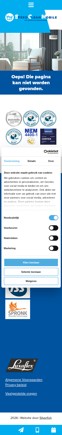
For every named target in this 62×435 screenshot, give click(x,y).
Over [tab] (51, 161)
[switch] (53, 228)
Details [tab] (32, 161)
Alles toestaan (31, 262)
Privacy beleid (15, 384)
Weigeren (31, 281)
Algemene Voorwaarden (23, 379)
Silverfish (46, 417)
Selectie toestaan (31, 271)
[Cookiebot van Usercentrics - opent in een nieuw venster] (44, 152)
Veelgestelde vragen (21, 393)
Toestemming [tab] (12, 161)
